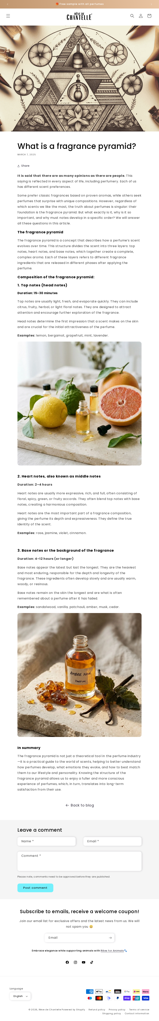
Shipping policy (111, 1013)
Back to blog (82, 805)
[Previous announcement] (7, 4)
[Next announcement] (151, 4)
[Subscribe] (110, 937)
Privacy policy (117, 1009)
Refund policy (97, 1009)
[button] (8, 16)
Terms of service (139, 1009)
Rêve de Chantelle (50, 1009)
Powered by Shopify (73, 1009)
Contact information (137, 1013)
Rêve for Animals (112, 950)
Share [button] (25, 166)
